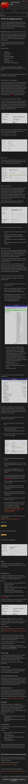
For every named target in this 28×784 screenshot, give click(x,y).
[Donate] (5, 779)
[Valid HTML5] (17, 779)
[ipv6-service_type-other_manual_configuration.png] (14, 549)
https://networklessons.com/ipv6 (10, 764)
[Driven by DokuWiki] (14, 780)
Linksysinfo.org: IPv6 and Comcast (15, 698)
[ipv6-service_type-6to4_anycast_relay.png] (14, 214)
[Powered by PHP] (11, 779)
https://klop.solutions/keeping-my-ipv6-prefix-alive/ (14, 630)
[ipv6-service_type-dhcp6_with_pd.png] (14, 118)
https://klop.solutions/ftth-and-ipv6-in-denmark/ (13, 628)
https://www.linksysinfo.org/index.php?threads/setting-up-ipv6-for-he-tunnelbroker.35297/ (14, 510)
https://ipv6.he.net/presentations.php (11, 519)
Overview (3, 597)
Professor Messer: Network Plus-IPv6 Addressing (14, 771)
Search (13, 10)
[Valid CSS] (22, 779)
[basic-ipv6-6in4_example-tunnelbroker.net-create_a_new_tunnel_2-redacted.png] (16, 324)
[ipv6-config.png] (14, 609)
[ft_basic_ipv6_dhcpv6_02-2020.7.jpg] (14, 145)
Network (12, 94)
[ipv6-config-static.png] (14, 174)
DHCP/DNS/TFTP (8, 479)
